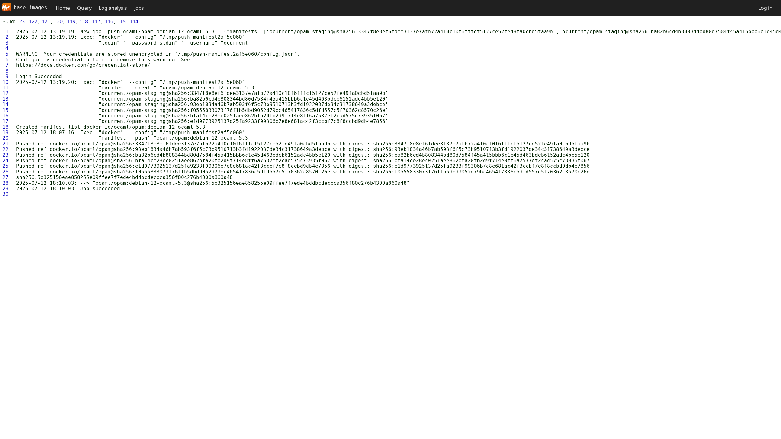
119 (71, 21)
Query (84, 8)
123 (20, 21)
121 (46, 21)
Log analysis (113, 8)
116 (109, 21)
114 (134, 21)
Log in (765, 8)
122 (33, 21)
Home (63, 8)
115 (121, 21)
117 (96, 21)
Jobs (139, 8)
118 (84, 21)
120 (58, 21)
